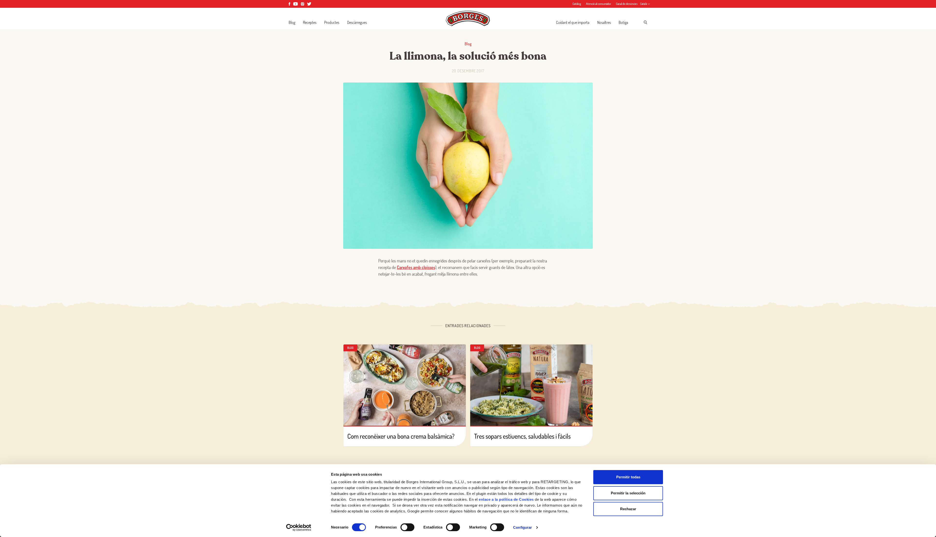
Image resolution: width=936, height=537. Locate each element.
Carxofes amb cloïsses (416, 267)
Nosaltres (604, 22)
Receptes (309, 22)
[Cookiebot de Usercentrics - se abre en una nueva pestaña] (298, 527)
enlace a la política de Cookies (506, 499)
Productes (331, 22)
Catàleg (577, 4)
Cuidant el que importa (572, 22)
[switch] (407, 527)
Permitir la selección (628, 493)
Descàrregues (357, 22)
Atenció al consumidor (598, 4)
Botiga (623, 22)
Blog (292, 22)
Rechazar (628, 509)
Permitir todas (628, 477)
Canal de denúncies (627, 4)
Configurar (522, 527)
